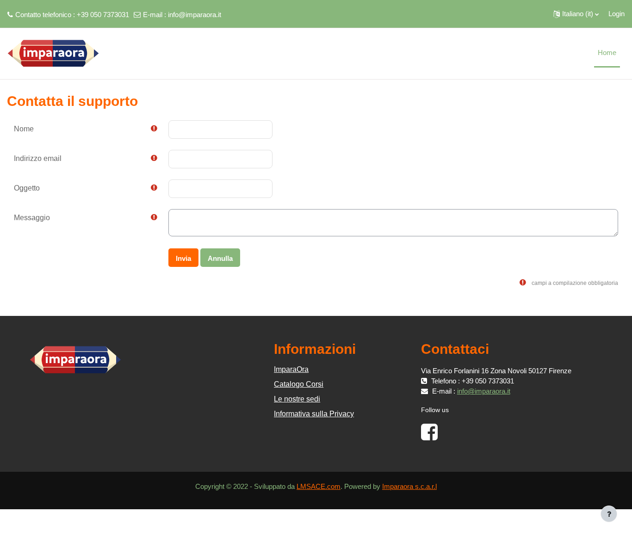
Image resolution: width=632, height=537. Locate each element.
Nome (24, 129)
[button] (576, 14)
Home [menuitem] (607, 52)
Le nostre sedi (297, 399)
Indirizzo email (38, 158)
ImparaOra (291, 369)
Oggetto (27, 188)
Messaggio (32, 218)
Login (616, 14)
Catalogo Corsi (298, 384)
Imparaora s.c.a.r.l (409, 486)
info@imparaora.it (194, 15)
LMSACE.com (319, 486)
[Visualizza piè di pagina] (609, 514)
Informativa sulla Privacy (314, 414)
